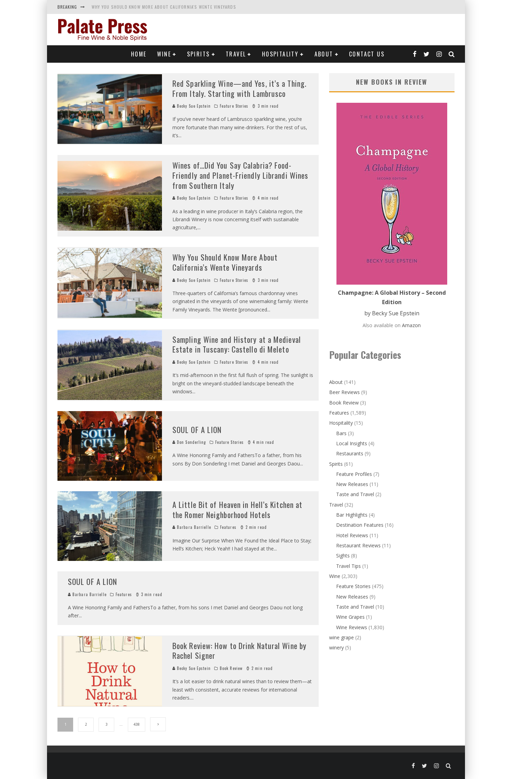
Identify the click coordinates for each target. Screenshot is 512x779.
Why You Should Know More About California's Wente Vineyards (164, 7)
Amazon (411, 325)
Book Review (231, 668)
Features (228, 527)
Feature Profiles (354, 474)
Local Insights (351, 443)
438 (136, 724)
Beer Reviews (344, 392)
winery (336, 647)
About (324, 54)
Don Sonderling (191, 442)
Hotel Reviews (352, 535)
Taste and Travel (355, 494)
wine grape (341, 637)
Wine (164, 54)
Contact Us (367, 54)
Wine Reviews (351, 627)
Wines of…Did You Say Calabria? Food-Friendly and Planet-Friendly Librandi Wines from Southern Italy (240, 175)
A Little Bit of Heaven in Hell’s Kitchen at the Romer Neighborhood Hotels (237, 509)
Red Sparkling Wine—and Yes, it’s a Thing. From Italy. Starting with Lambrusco (239, 88)
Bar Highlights (351, 514)
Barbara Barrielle (193, 527)
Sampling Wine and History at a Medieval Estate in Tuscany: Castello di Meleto (236, 344)
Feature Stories (234, 105)
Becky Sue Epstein (193, 106)
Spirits (198, 54)
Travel (236, 54)
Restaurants (349, 453)
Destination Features (359, 525)
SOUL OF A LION (197, 429)
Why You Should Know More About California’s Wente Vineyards (225, 262)
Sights (343, 555)
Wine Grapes (350, 617)
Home (139, 54)
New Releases (352, 484)
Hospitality (280, 54)
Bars (341, 433)
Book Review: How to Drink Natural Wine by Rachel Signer (239, 650)
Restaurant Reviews (358, 545)
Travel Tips (348, 566)
